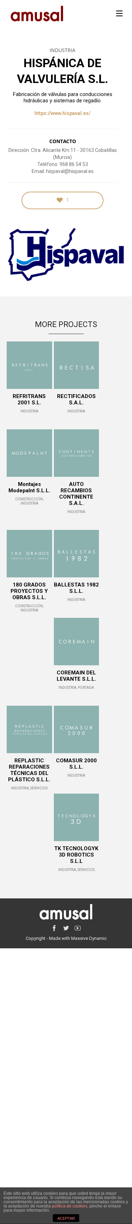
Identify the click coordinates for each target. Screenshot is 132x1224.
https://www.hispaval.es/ (62, 113)
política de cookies (69, 1206)
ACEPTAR (66, 1218)
